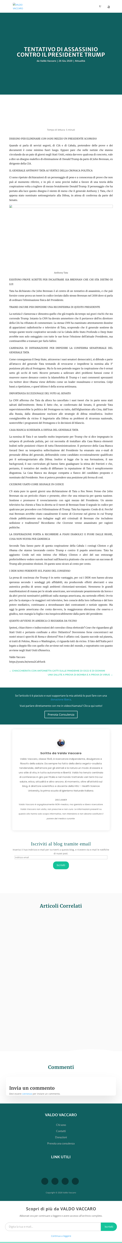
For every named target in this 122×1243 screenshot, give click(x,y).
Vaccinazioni (57, 933)
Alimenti (36, 979)
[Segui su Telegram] (44, 1181)
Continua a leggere (61, 1235)
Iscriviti (61, 865)
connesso (27, 1093)
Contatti (61, 1131)
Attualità (80, 60)
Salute (45, 933)
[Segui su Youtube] (65, 1181)
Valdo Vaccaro (48, 60)
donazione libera (61, 699)
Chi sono (61, 1125)
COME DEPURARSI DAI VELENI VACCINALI (53, 927)
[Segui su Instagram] (75, 1181)
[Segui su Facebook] (54, 1181)
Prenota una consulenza (61, 1143)
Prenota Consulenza (61, 714)
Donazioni (61, 1137)
